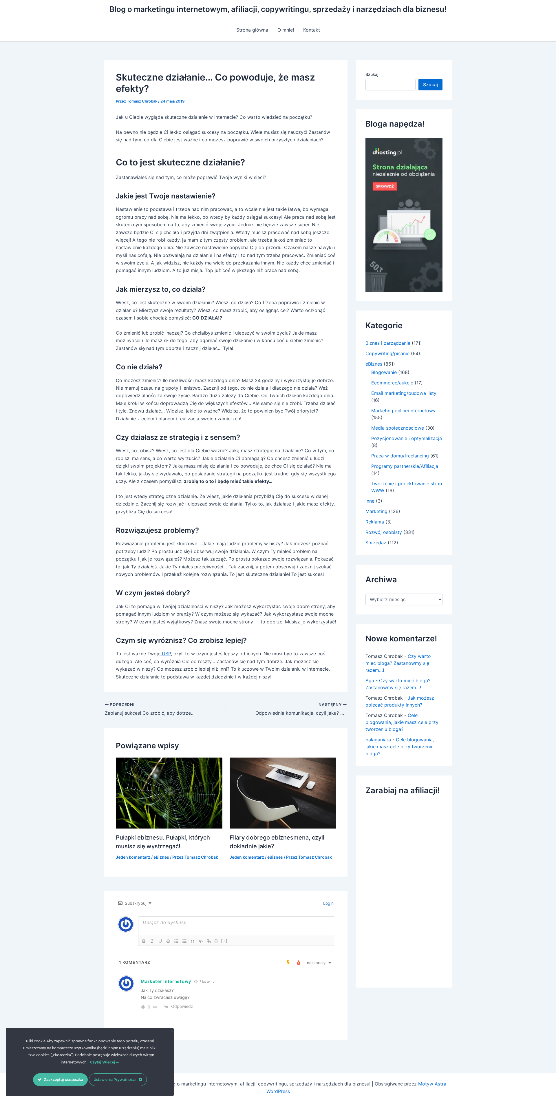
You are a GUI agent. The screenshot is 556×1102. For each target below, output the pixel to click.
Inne (369, 501)
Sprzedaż (375, 542)
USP (165, 653)
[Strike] (168, 941)
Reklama (374, 522)
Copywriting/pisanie (387, 353)
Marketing (376, 511)
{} (216, 941)
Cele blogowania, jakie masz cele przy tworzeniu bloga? (401, 722)
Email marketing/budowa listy (403, 393)
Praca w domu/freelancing (400, 456)
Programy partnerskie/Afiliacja (404, 466)
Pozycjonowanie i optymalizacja (406, 438)
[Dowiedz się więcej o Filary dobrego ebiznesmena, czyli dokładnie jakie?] (283, 793)
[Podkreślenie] (160, 941)
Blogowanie (384, 372)
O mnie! (285, 30)
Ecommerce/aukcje (392, 383)
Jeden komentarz (133, 857)
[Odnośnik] (209, 941)
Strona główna (252, 30)
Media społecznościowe (397, 428)
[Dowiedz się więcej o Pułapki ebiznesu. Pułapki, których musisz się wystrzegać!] (169, 793)
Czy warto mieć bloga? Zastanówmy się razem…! (398, 663)
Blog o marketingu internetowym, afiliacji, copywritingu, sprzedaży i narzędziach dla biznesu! (278, 9)
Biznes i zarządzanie (387, 343)
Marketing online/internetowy (403, 410)
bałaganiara (378, 739)
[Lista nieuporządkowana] (184, 941)
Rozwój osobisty (383, 532)
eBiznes (161, 857)
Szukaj (371, 74)
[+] (224, 941)
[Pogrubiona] (144, 941)
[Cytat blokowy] (193, 941)
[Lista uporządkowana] (176, 941)
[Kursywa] (152, 941)
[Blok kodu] (201, 941)
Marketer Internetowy (166, 981)
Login (328, 903)
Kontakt (311, 30)
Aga (369, 680)
